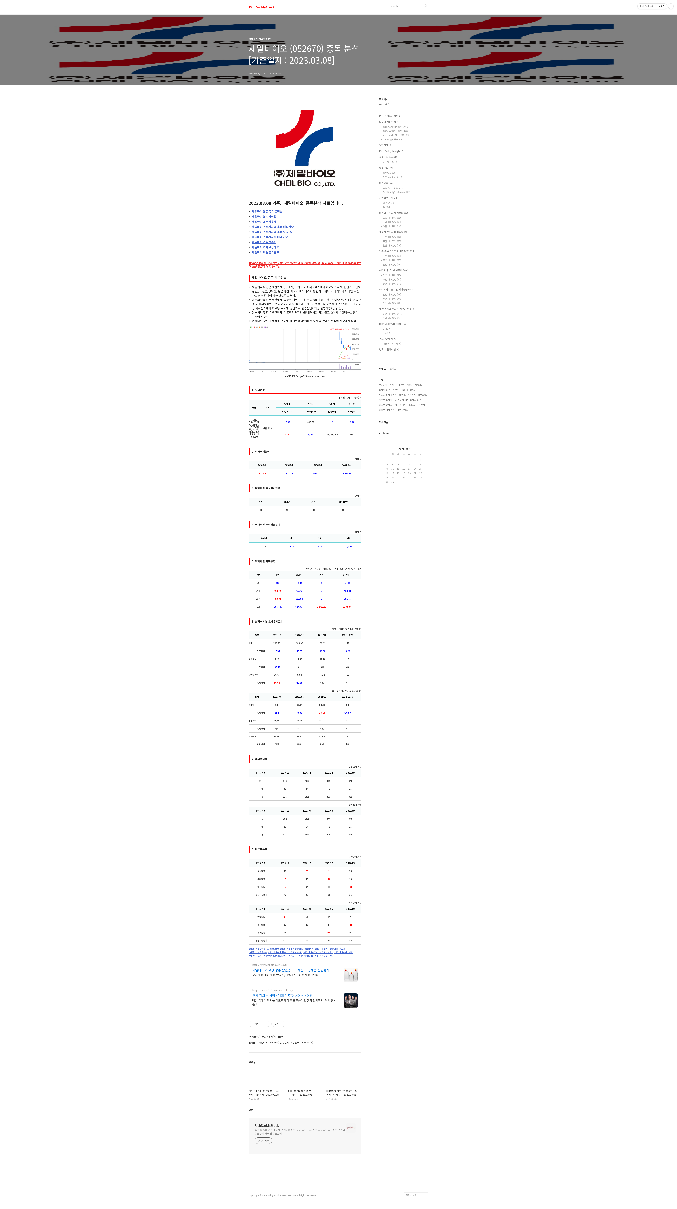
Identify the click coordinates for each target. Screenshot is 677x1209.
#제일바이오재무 (325, 952)
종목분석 (387, 168)
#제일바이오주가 (287, 949)
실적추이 (264, 242)
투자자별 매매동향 (270, 237)
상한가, (402, 394)
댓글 (251, 1109)
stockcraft (411, 1189)
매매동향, (400, 384)
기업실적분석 (388, 198)
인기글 (392, 368)
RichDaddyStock (262, 7)
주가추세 (264, 221)
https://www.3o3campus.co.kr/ (271, 990)
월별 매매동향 (391, 264)
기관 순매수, (401, 404)
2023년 (388, 207)
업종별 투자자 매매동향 (394, 232)
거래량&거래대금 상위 (396, 135)
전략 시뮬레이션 (389, 349)
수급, (381, 384)
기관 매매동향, (408, 389)
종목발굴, (422, 394)
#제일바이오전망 (322, 949)
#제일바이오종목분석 (269, 949)
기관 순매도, (403, 409)
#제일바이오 (254, 949)
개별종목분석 (393, 177)
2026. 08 (403, 449)
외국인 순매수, (386, 399)
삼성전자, (421, 404)
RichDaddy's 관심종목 (397, 192)
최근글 (382, 368)
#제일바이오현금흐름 (273, 955)
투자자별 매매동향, (388, 394)
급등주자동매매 (392, 343)
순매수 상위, (385, 389)
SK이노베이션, (402, 399)
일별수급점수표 (393, 187)
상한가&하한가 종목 (395, 131)
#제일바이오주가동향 (324, 955)
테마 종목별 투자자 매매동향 (396, 308)
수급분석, (390, 384)
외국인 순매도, (386, 404)
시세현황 (264, 216)
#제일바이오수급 (337, 949)
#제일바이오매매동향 (277, 952)
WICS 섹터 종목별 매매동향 (396, 289)
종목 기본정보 (267, 211)
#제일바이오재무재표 (343, 952)
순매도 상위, (416, 399)
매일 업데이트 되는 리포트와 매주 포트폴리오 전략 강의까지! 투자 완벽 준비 (294, 1002)
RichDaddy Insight (391, 151)
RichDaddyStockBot (392, 323)
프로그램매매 (387, 338)
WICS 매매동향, (414, 384)
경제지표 (385, 145)
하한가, (396, 389)
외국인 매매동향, (387, 409)
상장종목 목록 (388, 157)
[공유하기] (262, 1024)
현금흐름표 (265, 252)
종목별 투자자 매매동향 (394, 213)
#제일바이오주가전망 (304, 949)
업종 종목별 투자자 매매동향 (396, 251)
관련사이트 (411, 1195)
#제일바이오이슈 (306, 955)
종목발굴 (389, 173)
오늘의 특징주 (389, 121)
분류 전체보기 (390, 115)
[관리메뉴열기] (670, 6)
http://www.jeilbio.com (266, 964)
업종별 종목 (390, 162)
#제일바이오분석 (290, 955)
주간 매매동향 (392, 222)
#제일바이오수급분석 (258, 952)
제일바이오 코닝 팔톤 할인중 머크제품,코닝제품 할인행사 (291, 970)
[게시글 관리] (266, 1024)
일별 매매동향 (392, 217)
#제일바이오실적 (294, 952)
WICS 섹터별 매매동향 (393, 270)
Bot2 (387, 333)
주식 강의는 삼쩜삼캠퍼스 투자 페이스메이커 (282, 995)
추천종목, (411, 394)
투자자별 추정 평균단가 (273, 232)
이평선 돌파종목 (392, 139)
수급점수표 (384, 104)
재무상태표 (265, 247)
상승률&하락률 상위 (395, 126)
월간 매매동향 (392, 226)
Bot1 (387, 328)
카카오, (411, 404)
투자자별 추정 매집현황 (273, 227)
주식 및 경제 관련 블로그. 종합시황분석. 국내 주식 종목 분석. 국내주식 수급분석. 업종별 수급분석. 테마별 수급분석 (300, 1131)
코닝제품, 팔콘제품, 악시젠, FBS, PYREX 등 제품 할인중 (285, 975)
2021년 (389, 202)
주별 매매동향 (392, 260)
